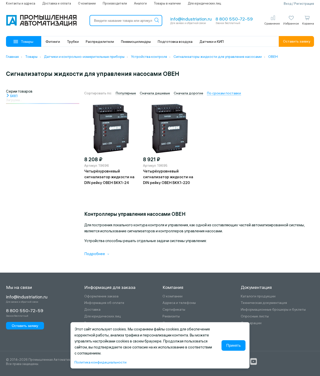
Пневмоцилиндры (136, 41)
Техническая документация (264, 303)
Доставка (92, 309)
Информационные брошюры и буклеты (273, 309)
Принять (233, 345)
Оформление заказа (101, 296)
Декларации (251, 323)
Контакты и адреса (20, 3)
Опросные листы (255, 316)
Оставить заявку (296, 41)
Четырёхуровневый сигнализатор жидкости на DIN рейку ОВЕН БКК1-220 (168, 177)
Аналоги (140, 3)
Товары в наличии (167, 3)
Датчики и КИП (212, 41)
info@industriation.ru (191, 19)
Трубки (73, 41)
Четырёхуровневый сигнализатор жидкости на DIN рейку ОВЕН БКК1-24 (109, 177)
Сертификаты (173, 309)
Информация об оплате (104, 303)
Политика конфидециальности (100, 362)
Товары (27, 42)
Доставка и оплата (56, 3)
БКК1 (14, 96)
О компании (87, 3)
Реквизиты (171, 316)
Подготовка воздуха (175, 41)
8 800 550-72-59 (234, 19)
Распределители (100, 41)
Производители (115, 3)
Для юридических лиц (204, 3)
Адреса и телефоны (179, 303)
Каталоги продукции (258, 296)
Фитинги (53, 41)
